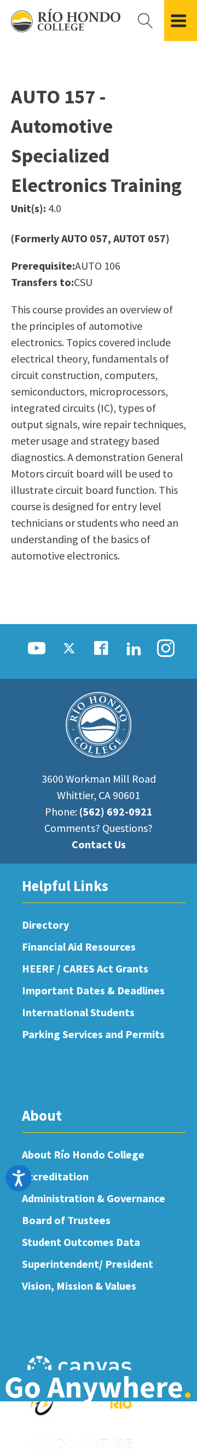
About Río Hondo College (83, 1154)
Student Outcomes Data (81, 1242)
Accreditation (55, 1176)
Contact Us (99, 844)
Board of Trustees (66, 1220)
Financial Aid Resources (79, 946)
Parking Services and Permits (93, 1034)
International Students (78, 1012)
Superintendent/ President (87, 1264)
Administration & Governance (93, 1198)
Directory (45, 924)
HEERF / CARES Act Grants (85, 968)
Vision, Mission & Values (79, 1285)
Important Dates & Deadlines (93, 990)
